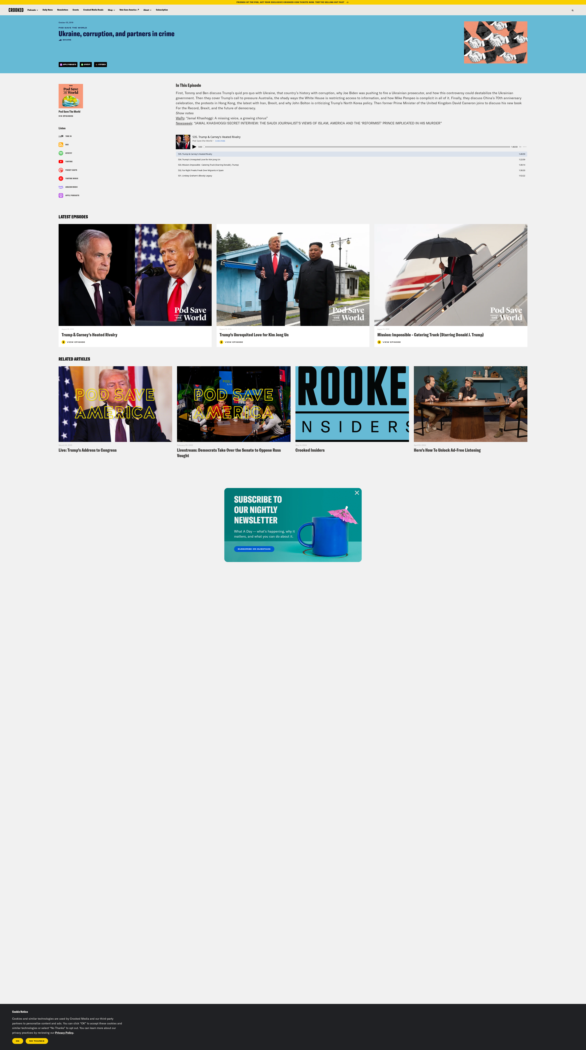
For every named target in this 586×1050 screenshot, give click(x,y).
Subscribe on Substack (254, 549)
